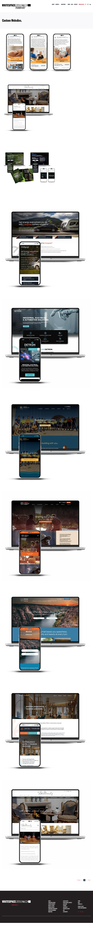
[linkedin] (90, 4)
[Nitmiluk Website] (46, 588)
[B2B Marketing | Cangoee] (46, 203)
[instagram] (87, 4)
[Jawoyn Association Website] (46, 492)
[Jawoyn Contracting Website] (46, 395)
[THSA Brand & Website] (46, 684)
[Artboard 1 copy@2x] (16, 901)
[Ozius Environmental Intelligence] (29, 141)
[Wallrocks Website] (46, 781)
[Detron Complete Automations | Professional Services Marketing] (46, 299)
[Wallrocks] (29, 79)
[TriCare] (39, 33)
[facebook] (85, 4)
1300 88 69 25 (81, 4)
